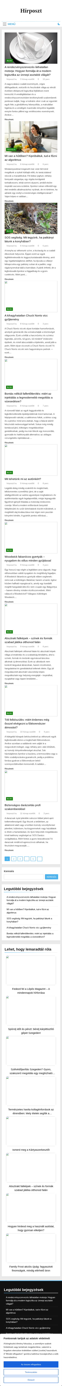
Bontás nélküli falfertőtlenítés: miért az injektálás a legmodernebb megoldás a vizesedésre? (29, 397)
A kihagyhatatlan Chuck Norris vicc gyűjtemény (29, 927)
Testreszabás (31, 1372)
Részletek (9, 119)
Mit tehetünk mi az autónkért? (23, 478)
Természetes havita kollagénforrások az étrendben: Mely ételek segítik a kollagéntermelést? (31, 1113)
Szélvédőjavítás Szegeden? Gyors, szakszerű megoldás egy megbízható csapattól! (31, 1073)
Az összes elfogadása (31, 1364)
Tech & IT (11, 150)
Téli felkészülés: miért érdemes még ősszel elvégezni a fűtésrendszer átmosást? (27, 723)
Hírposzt (31, 10)
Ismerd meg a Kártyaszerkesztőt (31, 1149)
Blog (9, 61)
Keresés (9, 871)
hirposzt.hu (12, 79)
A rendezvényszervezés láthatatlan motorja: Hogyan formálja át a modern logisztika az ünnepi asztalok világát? (28, 71)
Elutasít (31, 1380)
